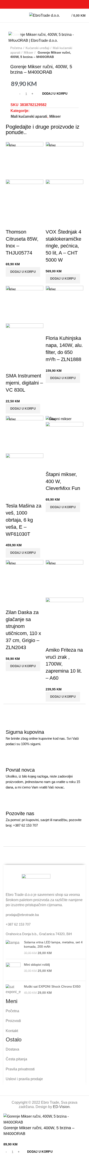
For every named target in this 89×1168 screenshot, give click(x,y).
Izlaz (12, 145)
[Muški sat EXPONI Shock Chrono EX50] (13, 989)
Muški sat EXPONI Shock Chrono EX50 (52, 986)
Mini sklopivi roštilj (37, 964)
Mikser (28, 52)
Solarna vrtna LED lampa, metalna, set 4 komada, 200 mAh (53, 944)
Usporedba (9, 1162)
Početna (16, 48)
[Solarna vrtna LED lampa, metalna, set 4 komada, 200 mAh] (13, 947)
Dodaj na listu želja (21, 1162)
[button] (23, 272)
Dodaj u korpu (55, 93)
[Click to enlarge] (16, 35)
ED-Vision (61, 1107)
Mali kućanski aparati (29, 116)
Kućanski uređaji (37, 48)
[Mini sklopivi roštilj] (13, 969)
